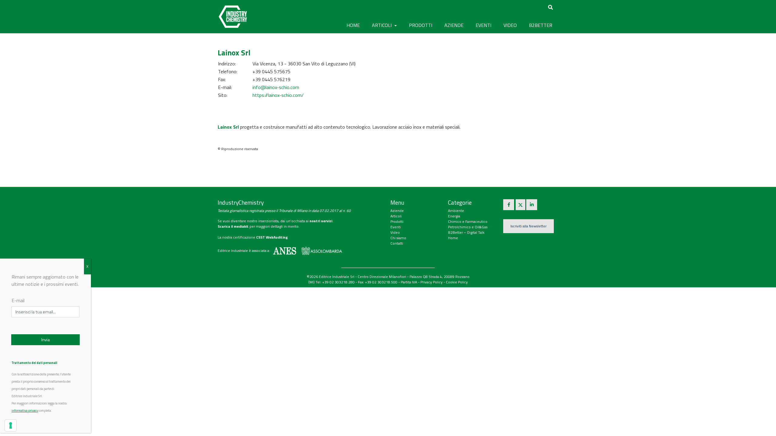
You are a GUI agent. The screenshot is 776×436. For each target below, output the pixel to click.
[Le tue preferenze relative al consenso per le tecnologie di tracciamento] (10, 425)
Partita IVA (409, 282)
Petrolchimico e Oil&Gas (467, 227)
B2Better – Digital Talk (466, 232)
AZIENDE (453, 25)
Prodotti (396, 221)
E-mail (18, 300)
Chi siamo (398, 238)
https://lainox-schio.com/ (278, 95)
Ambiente (456, 210)
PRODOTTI (420, 25)
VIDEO (510, 25)
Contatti (396, 243)
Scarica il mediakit (233, 226)
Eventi (395, 227)
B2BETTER (540, 25)
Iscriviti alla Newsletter (528, 226)
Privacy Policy (431, 282)
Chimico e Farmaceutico (467, 221)
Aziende (397, 210)
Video (395, 232)
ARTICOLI (382, 25)
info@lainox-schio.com (276, 87)
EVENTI (483, 25)
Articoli (396, 216)
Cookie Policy (457, 282)
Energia (454, 216)
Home (353, 25)
